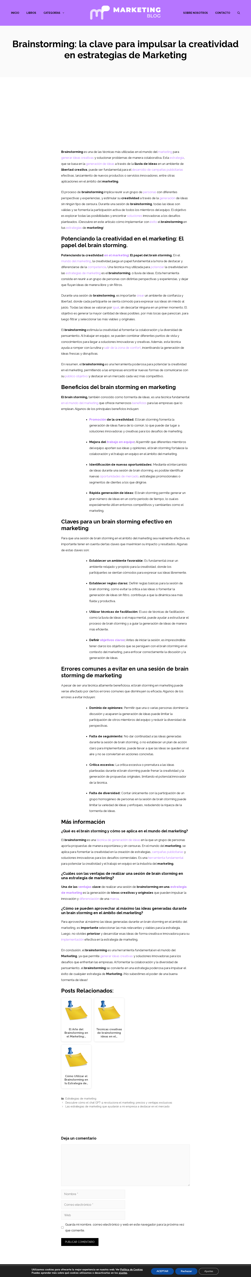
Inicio (15, 12)
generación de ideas (100, 164)
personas (149, 192)
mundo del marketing (76, 261)
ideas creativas (83, 157)
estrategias (74, 227)
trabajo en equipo (120, 442)
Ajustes (208, 1271)
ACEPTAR (162, 1271)
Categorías (52, 12)
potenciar (157, 267)
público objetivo (76, 376)
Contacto (222, 12)
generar (66, 157)
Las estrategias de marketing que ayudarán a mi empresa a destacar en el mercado (117, 1106)
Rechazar (186, 1271)
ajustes (123, 1273)
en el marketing (116, 255)
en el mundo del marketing (79, 403)
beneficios (139, 403)
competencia (97, 267)
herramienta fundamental (165, 858)
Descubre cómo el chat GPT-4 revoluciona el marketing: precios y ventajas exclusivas (118, 1102)
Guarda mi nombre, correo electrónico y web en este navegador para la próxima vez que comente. (124, 1227)
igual (116, 307)
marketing (165, 152)
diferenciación (89, 899)
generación (167, 198)
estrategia (177, 157)
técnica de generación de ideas (118, 840)
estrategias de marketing (83, 273)
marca (114, 899)
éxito (153, 222)
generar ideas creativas (116, 956)
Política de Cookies (131, 1269)
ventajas (85, 887)
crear (140, 295)
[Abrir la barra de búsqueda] (239, 12)
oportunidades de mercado (119, 476)
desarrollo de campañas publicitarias (157, 169)
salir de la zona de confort (122, 347)
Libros (31, 12)
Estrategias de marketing (80, 1098)
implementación (72, 939)
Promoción (97, 419)
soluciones (134, 216)
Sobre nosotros (195, 12)
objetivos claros (112, 640)
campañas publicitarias (167, 852)
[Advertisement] (125, 121)
